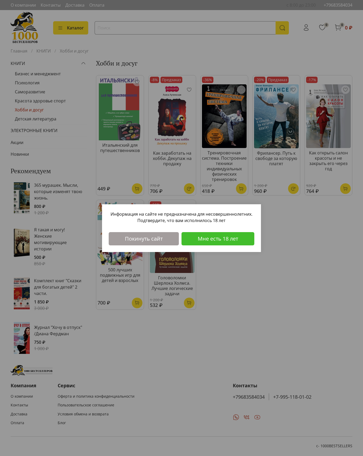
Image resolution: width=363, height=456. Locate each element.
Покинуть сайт (144, 238)
